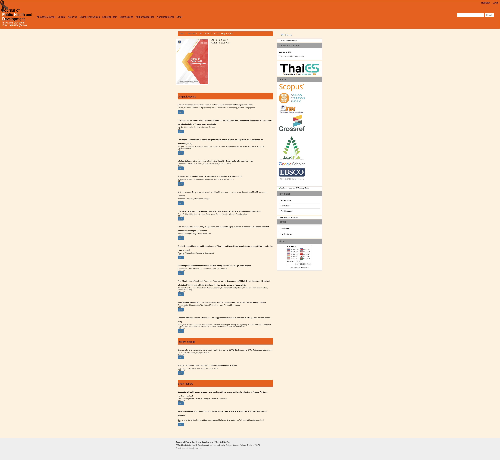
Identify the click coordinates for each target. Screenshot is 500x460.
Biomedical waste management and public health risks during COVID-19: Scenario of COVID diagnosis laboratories (225, 350)
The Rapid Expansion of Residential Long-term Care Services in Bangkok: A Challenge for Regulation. (219, 211)
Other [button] (179, 17)
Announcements (165, 17)
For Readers (286, 200)
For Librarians (286, 211)
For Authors (285, 206)
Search (489, 15)
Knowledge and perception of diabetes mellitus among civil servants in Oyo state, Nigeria (214, 265)
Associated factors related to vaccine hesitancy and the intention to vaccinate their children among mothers (222, 302)
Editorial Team (109, 17)
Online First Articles (90, 17)
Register (485, 2)
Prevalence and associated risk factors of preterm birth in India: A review (207, 365)
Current (61, 17)
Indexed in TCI (285, 52)
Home (182, 34)
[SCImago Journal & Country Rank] (294, 188)
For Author (285, 229)
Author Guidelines (145, 17)
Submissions (126, 17)
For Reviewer (286, 234)
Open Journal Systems (288, 217)
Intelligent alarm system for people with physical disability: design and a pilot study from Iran (215, 161)
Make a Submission (288, 40)
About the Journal (46, 17)
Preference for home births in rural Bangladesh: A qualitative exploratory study (210, 176)
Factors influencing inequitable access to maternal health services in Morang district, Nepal (215, 105)
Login (495, 2)
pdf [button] (180, 112)
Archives (72, 17)
